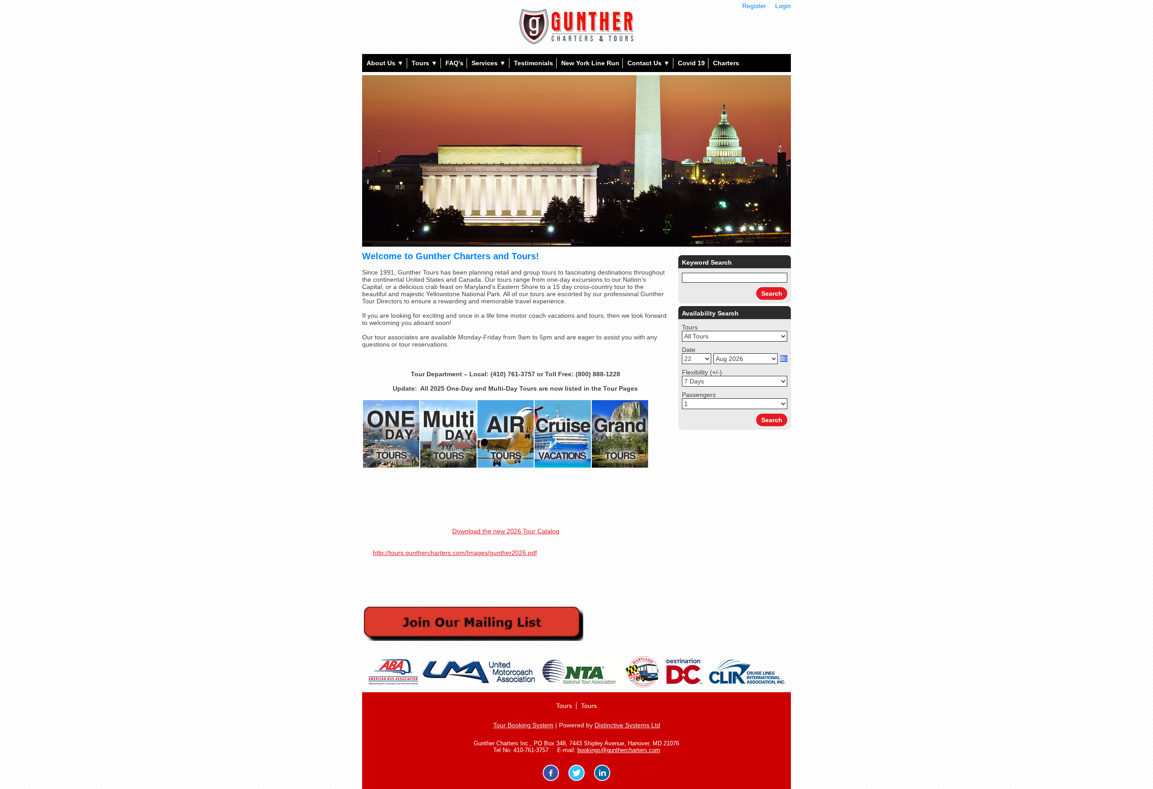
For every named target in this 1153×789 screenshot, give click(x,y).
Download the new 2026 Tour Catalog (505, 531)
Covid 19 (691, 63)
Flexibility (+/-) (702, 372)
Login (783, 5)
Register (754, 5)
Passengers (699, 394)
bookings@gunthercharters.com (618, 750)
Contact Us (648, 63)
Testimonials (533, 63)
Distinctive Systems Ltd (627, 725)
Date (688, 349)
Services (489, 63)
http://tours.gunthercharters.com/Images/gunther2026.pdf (455, 552)
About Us (385, 63)
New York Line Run (590, 63)
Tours (424, 63)
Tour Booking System (523, 725)
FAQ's (454, 63)
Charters (726, 63)
